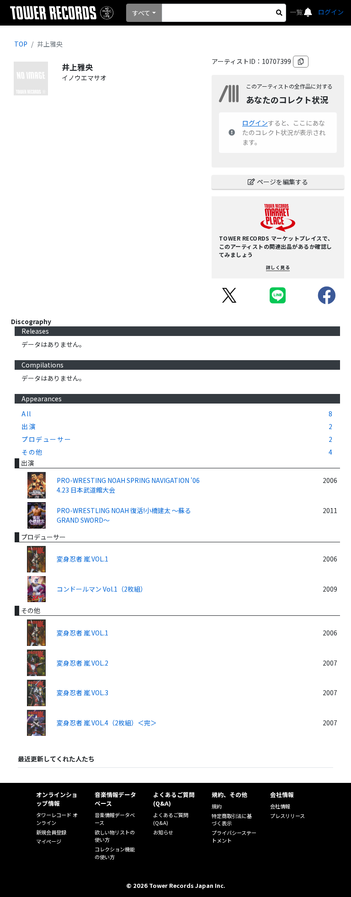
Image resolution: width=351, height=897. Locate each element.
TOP (20, 43)
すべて (141, 12)
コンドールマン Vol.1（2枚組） (102, 588)
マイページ (48, 841)
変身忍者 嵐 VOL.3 (82, 692)
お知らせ (163, 832)
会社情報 (280, 806)
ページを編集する (282, 181)
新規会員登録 (51, 832)
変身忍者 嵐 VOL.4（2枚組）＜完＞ (107, 722)
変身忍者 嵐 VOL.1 (82, 558)
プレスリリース (287, 815)
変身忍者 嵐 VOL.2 (82, 662)
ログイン (331, 11)
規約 (217, 806)
